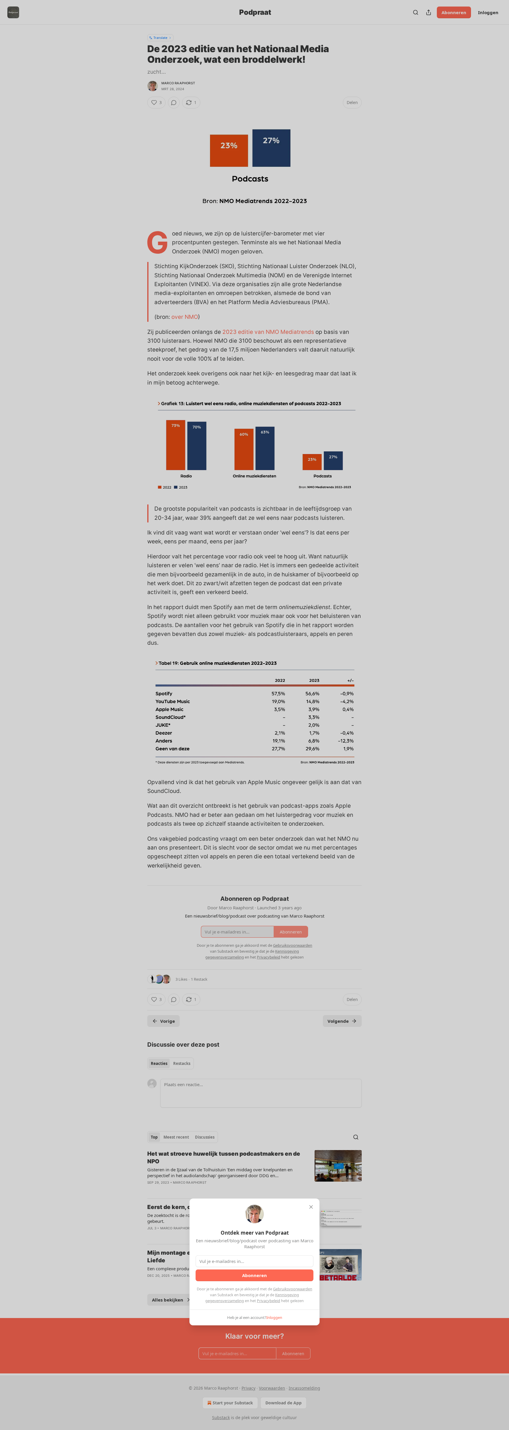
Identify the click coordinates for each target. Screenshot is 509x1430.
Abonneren (254, 1275)
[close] (311, 1207)
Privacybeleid (268, 1300)
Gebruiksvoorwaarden (292, 1289)
